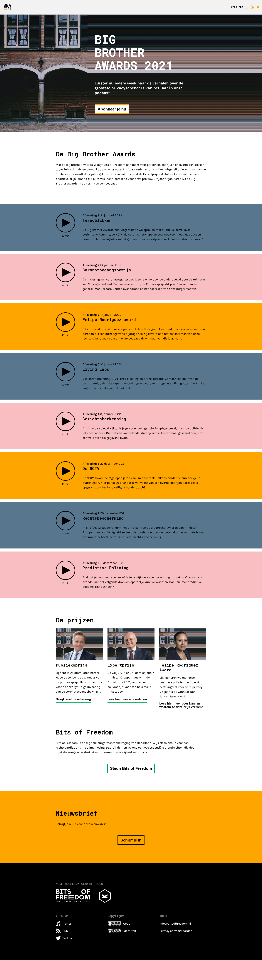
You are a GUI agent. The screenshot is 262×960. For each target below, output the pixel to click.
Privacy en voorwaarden (175, 931)
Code (126, 923)
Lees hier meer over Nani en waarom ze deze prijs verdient (181, 705)
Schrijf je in (131, 840)
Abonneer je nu (112, 109)
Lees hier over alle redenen (127, 699)
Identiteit (129, 931)
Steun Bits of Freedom (131, 768)
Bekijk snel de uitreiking (73, 699)
